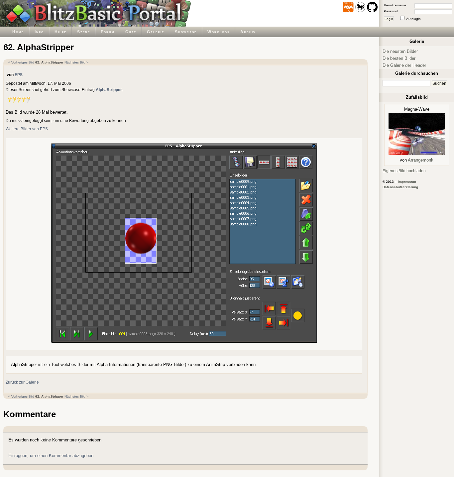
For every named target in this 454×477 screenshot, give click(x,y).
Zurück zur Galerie (22, 382)
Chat (130, 32)
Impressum (407, 181)
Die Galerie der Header (404, 65)
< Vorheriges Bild (21, 62)
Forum (108, 32)
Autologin (413, 19)
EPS (19, 74)
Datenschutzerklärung (400, 187)
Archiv (248, 32)
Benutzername (395, 5)
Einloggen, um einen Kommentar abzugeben (50, 455)
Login (389, 19)
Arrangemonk (420, 160)
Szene (83, 32)
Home (18, 32)
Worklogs (218, 32)
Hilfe (60, 32)
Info (39, 32)
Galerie (155, 32)
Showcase (186, 32)
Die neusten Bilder (400, 51)
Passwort (391, 11)
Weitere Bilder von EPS (27, 129)
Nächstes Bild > (76, 62)
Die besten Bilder (399, 58)
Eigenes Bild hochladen (404, 171)
